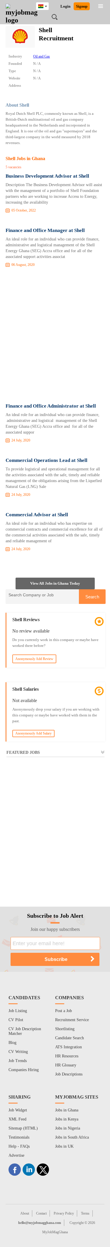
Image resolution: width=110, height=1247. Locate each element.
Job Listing (18, 1011)
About (24, 1213)
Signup (81, 6)
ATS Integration (68, 1047)
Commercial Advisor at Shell (37, 514)
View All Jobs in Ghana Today (55, 583)
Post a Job (63, 1011)
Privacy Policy (64, 1213)
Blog (12, 1042)
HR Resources (66, 1056)
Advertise (16, 1155)
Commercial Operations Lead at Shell (46, 460)
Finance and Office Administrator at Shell (51, 406)
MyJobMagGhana (55, 1232)
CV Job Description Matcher (25, 1031)
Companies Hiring (24, 1070)
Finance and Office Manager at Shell (45, 230)
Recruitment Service (72, 1020)
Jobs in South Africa (72, 1137)
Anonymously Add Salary (33, 733)
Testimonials (19, 1137)
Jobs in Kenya (66, 1119)
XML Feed (17, 1119)
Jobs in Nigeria (67, 1128)
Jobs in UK (64, 1146)
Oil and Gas (41, 56)
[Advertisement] (55, 336)
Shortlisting (65, 1029)
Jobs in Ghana (66, 1110)
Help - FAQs (19, 1146)
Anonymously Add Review (34, 659)
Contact (41, 1213)
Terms (85, 1213)
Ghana (47, 5)
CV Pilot (16, 1020)
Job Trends (18, 1061)
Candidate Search (69, 1038)
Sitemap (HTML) (23, 1128)
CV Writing (18, 1051)
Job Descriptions (68, 1074)
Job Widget (18, 1110)
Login (65, 6)
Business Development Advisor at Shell (47, 176)
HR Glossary (65, 1065)
